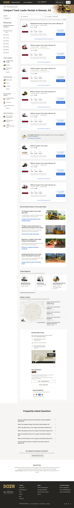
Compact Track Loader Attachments (30, 234)
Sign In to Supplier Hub (64, 487)
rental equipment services (40, 336)
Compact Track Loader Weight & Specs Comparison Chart (31, 219)
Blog (20, 496)
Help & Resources (22, 489)
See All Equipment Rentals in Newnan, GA (27, 292)
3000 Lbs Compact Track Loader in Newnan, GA (42, 163)
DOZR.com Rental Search (43, 487)
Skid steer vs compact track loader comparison (30, 248)
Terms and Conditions (34, 503)
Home (5, 6)
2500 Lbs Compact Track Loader (39, 146)
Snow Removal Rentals (42, 489)
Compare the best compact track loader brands (31, 262)
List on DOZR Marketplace (65, 489)
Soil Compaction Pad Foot (59, 284)
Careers (20, 494)
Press (20, 492)
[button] (9, 27)
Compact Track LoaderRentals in (53, 302)
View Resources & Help (37, 455)
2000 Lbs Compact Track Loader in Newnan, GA (42, 91)
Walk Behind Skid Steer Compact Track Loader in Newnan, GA (46, 23)
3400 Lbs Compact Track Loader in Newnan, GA (42, 185)
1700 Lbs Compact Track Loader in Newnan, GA (42, 68)
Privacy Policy (42, 503)
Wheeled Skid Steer (25, 284)
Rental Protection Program (43, 492)
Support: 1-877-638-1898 (8, 493)
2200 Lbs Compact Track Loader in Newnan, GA (42, 113)
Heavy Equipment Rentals (12, 6)
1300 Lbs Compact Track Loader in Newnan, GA (42, 45)
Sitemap (48, 503)
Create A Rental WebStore (65, 492)
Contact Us (21, 498)
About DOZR (21, 487)
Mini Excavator (41, 284)
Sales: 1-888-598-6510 (42, 1)
